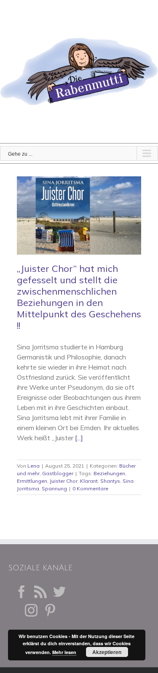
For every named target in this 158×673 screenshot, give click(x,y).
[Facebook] (21, 591)
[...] (79, 438)
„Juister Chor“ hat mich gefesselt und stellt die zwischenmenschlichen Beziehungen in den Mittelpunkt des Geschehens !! (79, 297)
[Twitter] (59, 591)
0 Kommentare (90, 488)
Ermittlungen (32, 481)
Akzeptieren (106, 652)
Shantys (110, 481)
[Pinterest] (50, 610)
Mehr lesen (64, 652)
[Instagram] (31, 610)
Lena (33, 466)
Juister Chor (64, 481)
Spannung (54, 488)
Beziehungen (109, 473)
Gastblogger (57, 473)
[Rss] (40, 591)
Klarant (89, 481)
